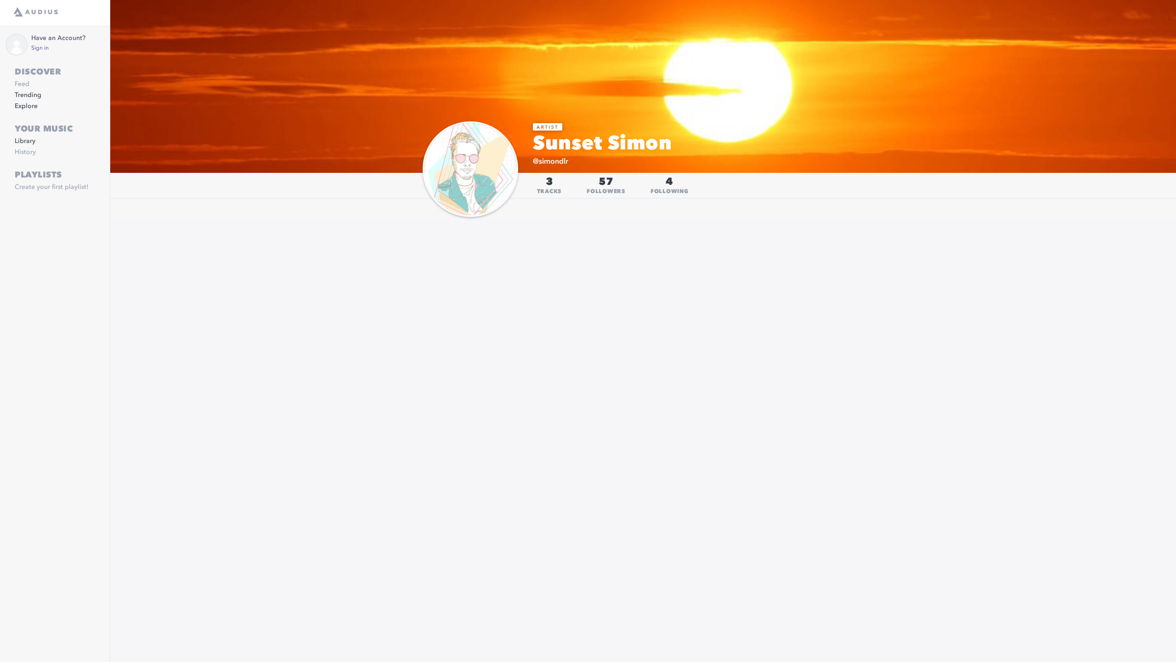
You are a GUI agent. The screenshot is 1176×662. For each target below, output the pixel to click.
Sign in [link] (40, 48)
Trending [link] (28, 95)
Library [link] (25, 141)
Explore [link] (26, 106)
